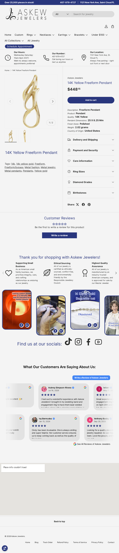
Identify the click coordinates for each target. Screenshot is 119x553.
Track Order (48, 542)
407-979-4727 (68, 2)
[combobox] (83, 14)
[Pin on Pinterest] (89, 204)
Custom (19, 34)
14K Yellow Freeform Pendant (24, 70)
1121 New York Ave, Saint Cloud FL (97, 2)
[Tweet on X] (77, 204)
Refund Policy (62, 542)
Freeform (40, 163)
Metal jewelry (48, 167)
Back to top (59, 521)
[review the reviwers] (29, 388)
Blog (36, 542)
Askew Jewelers (75, 78)
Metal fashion (32, 167)
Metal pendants (13, 170)
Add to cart (90, 100)
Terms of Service (80, 542)
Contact (111, 542)
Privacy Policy (97, 542)
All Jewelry (34, 40)
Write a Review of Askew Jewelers (91, 377)
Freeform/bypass (14, 167)
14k (13, 163)
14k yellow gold (25, 163)
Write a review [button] (59, 235)
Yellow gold (40, 170)
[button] (112, 26)
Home (8, 34)
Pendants (28, 170)
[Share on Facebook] (83, 204)
